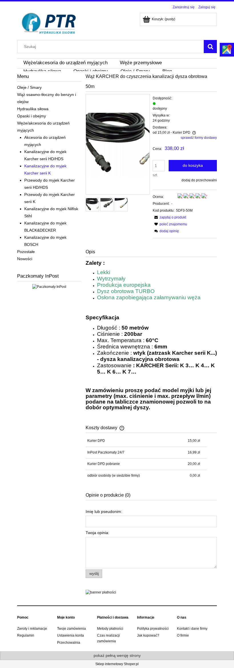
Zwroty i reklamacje (32, 629)
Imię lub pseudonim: (104, 511)
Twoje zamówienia (71, 629)
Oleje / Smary (29, 87)
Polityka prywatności (153, 629)
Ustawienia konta (70, 635)
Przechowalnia (68, 643)
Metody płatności (110, 629)
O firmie (183, 635)
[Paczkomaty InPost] (49, 286)
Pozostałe (26, 251)
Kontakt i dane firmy (192, 629)
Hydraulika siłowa (33, 109)
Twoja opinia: (97, 532)
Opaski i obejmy (31, 116)
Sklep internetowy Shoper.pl (117, 664)
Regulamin (25, 635)
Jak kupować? (148, 635)
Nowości (24, 258)
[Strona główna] (49, 23)
